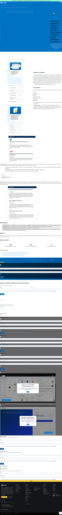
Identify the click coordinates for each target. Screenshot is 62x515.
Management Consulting (28, 492)
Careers (54, 489)
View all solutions (23, 59)
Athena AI (17, 489)
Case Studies (57, 18)
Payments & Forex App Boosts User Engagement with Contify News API (13, 255)
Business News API (8, 5)
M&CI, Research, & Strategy (27, 497)
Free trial (53, 13)
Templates (44, 489)
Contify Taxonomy (45, 494)
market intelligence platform (44, 102)
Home (54, 18)
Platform (7, 4)
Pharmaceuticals (27, 489)
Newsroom (54, 488)
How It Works (17, 491)
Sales (26, 498)
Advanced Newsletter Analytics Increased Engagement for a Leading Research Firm (15, 252)
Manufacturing (27, 493)
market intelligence (55, 83)
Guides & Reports (45, 490)
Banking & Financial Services (28, 491)
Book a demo (2, 262)
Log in (51, 13)
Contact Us (54, 490)
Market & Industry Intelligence (36, 490)
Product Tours (45, 491)
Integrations (17, 490)
